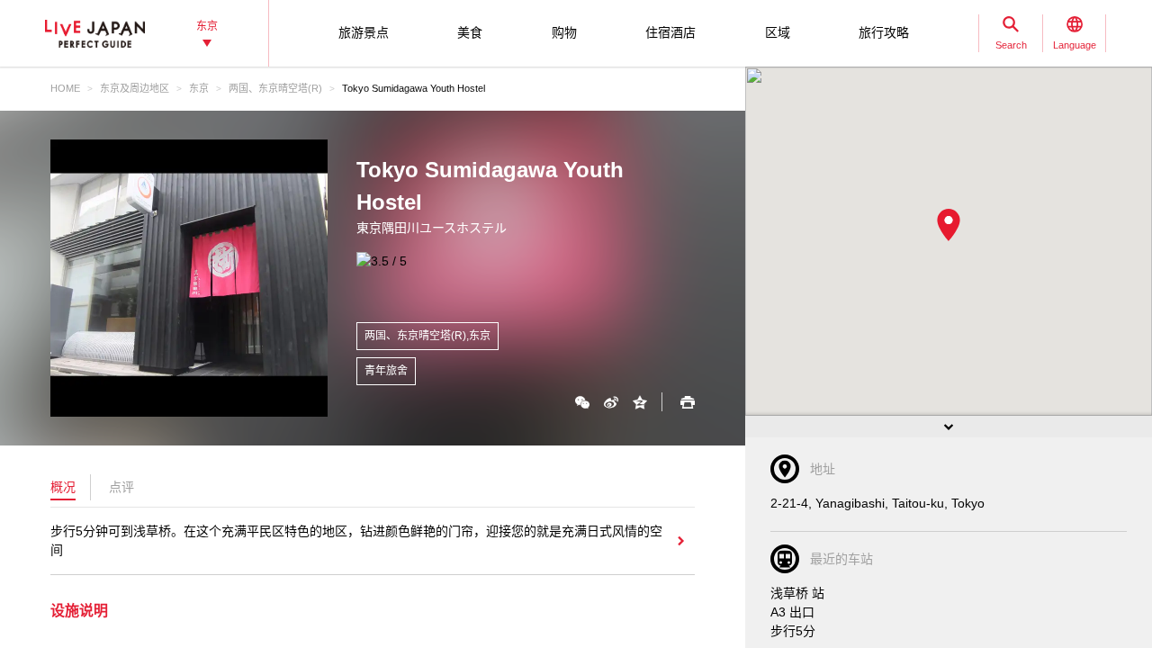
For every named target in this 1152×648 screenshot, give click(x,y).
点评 (121, 487)
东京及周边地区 (134, 88)
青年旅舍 (386, 370)
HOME (65, 88)
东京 (199, 88)
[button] (948, 225)
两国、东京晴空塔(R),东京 (427, 335)
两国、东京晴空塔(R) (275, 88)
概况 (63, 487)
